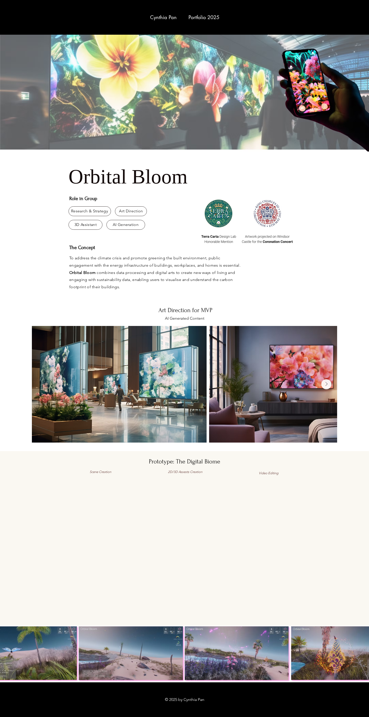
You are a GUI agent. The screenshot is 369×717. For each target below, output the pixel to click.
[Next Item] (326, 384)
